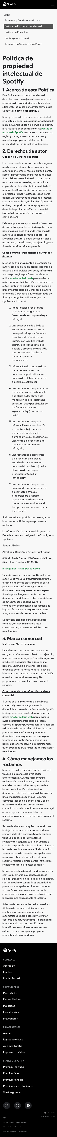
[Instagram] (6, 1105)
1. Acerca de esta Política (28, 89)
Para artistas (10, 993)
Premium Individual (14, 1067)
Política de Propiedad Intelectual (23, 26)
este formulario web (21, 278)
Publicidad (9, 1006)
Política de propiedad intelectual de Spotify (22, 70)
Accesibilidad (23, 1131)
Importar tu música (14, 1052)
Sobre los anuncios (9, 1131)
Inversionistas (11, 1012)
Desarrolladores (12, 999)
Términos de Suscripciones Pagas (23, 44)
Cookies (23, 1127)
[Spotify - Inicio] (9, 4)
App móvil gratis (12, 1046)
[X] (17, 1105)
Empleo (7, 972)
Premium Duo (11, 1073)
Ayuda (7, 1033)
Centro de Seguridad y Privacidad (14, 1122)
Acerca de (9, 965)
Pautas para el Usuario (17, 38)
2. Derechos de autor (24, 151)
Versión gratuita (12, 1092)
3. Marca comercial (22, 638)
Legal (4, 1118)
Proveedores (10, 1018)
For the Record (11, 978)
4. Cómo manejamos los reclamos (27, 761)
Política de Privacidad (17, 32)
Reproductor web (13, 1039)
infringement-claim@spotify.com (21, 568)
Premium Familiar (13, 1079)
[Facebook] (28, 1105)
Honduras (51, 1113)
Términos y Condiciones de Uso (22, 20)
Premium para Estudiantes (18, 1086)
